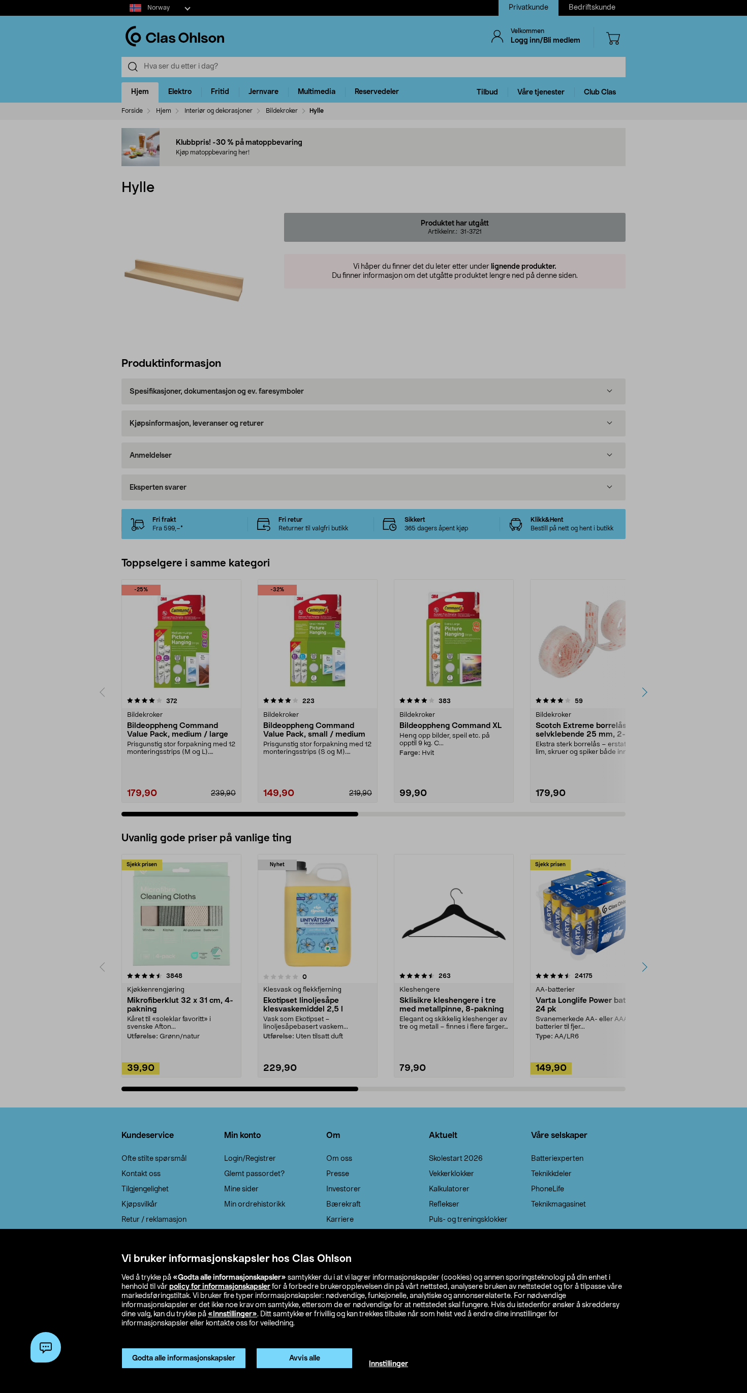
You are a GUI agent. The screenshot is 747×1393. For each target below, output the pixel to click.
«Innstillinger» (232, 1314)
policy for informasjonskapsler (219, 1286)
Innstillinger (388, 1364)
